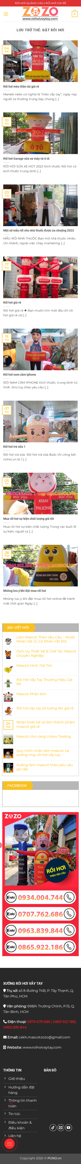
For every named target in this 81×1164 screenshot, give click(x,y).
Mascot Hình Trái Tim (34, 665)
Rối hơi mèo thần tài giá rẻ (21, 86)
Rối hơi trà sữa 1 (14, 446)
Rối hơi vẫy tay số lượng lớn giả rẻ (45, 708)
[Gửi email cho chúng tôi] (60, 1127)
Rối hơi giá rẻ (12, 302)
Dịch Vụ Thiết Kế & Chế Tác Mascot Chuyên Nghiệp (46, 653)
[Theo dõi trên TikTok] (53, 1127)
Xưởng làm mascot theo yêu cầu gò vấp (44, 767)
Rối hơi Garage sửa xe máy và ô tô (26, 158)
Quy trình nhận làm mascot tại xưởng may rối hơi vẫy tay (42, 753)
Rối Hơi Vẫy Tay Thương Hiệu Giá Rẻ (44, 682)
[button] (5, 14)
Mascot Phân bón (31, 694)
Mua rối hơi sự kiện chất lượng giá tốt (28, 518)
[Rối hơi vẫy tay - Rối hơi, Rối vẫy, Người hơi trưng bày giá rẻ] (40, 14)
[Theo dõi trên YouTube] (68, 1127)
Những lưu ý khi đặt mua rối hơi (24, 590)
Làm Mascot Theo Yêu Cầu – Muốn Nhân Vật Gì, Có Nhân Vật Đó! (45, 639)
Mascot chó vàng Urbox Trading (43, 736)
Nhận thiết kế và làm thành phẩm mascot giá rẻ (45, 724)
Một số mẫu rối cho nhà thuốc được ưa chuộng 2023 (38, 230)
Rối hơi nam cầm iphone (19, 374)
